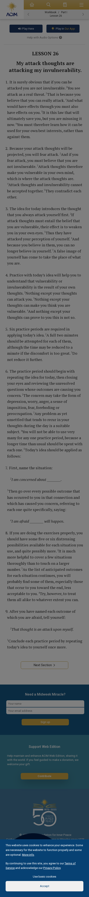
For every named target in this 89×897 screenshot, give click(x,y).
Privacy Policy (51, 868)
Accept (44, 886)
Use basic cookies (44, 876)
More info (28, 854)
